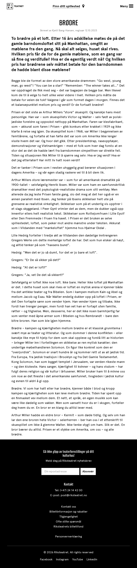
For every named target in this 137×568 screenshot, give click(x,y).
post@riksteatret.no (74, 495)
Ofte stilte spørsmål (68, 521)
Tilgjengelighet (68, 516)
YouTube (77, 559)
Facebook (46, 559)
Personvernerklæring (68, 536)
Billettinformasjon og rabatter (68, 511)
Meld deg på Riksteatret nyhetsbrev (69, 460)
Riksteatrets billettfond (68, 526)
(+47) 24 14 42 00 (71, 490)
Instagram (62, 559)
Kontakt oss (68, 506)
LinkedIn (92, 559)
